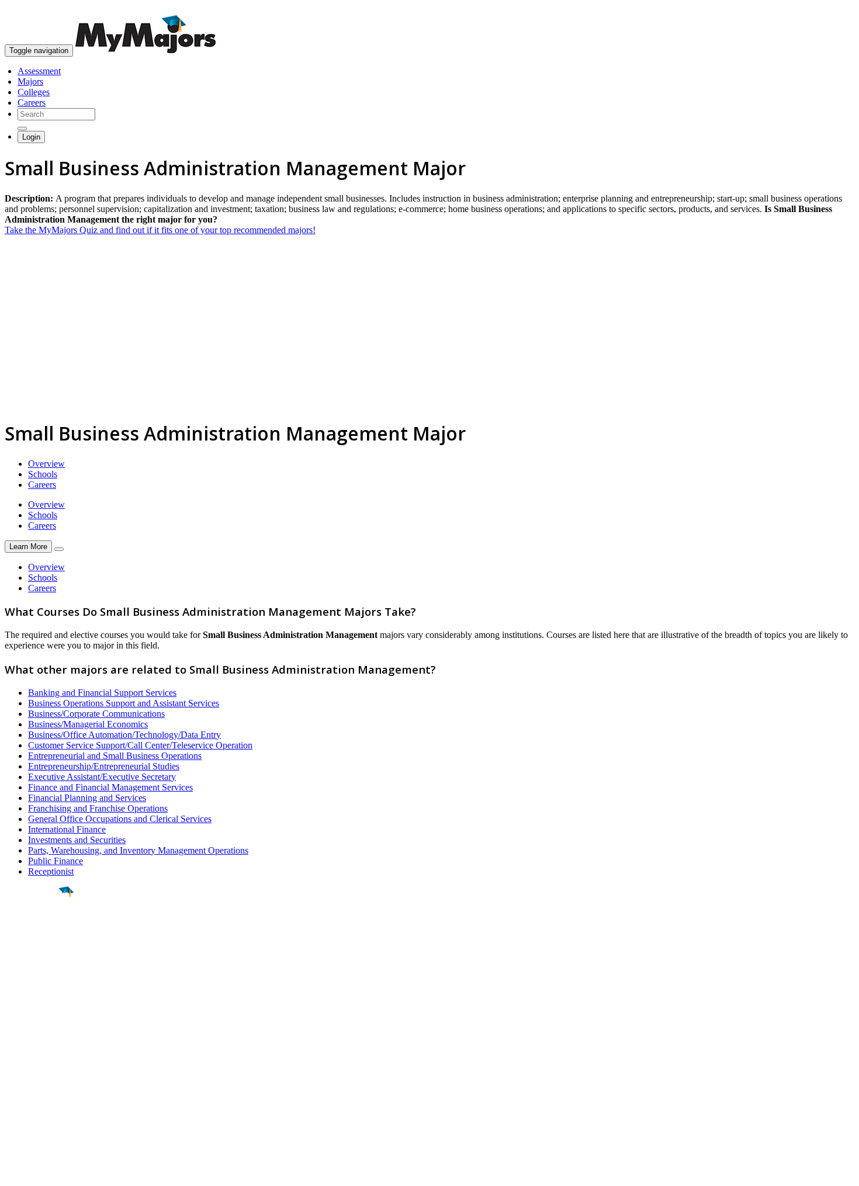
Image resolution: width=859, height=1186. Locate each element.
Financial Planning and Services (87, 798)
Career (34, 982)
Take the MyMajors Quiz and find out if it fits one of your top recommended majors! (160, 230)
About (19, 1025)
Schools (42, 474)
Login (31, 137)
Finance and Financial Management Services (110, 787)
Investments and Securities (77, 840)
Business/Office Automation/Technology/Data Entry (124, 735)
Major (32, 931)
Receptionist (51, 871)
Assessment (39, 71)
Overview (46, 464)
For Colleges (28, 1070)
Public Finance (55, 861)
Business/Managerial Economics (88, 724)
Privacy (48, 1171)
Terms (16, 1171)
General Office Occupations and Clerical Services (120, 819)
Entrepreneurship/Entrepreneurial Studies (103, 766)
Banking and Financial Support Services (102, 693)
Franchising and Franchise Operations (98, 808)
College (36, 956)
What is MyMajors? (41, 1049)
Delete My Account (41, 1091)
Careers (32, 102)
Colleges (34, 92)
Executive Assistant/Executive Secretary (102, 777)
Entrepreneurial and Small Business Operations (115, 756)
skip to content (830, 9)
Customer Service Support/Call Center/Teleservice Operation (140, 745)
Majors (30, 81)
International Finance (67, 829)
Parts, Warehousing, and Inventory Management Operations (138, 850)
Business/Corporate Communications (96, 714)
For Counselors (33, 1059)
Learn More (28, 546)
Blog (14, 1102)
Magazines (24, 1081)
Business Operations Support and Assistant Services (123, 703)
